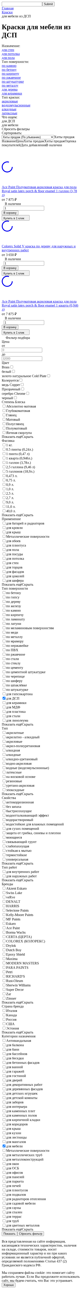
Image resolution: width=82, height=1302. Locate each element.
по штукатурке (13, 81)
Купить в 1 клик (13, 218)
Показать (9, 1233)
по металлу (10, 85)
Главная (8, 8)
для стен (8, 50)
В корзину (10, 212)
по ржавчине (11, 77)
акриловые (10, 101)
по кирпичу (10, 73)
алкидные (9, 109)
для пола (8, 58)
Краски (7, 12)
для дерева (9, 89)
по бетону (9, 69)
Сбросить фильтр (30, 1233)
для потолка (11, 54)
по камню (9, 66)
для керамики (12, 93)
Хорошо (8, 1285)
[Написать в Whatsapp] (41, 1296)
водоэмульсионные (16, 105)
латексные (9, 113)
